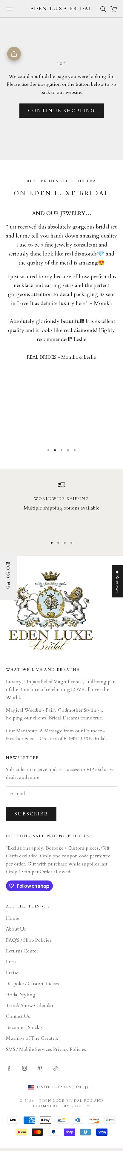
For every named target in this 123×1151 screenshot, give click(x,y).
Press (11, 961)
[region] (61, 506)
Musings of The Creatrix (32, 1038)
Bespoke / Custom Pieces (32, 983)
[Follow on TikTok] (56, 1068)
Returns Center (22, 951)
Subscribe (31, 814)
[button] (8, 575)
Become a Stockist (25, 1027)
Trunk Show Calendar (29, 1005)
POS (88, 1101)
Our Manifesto (21, 731)
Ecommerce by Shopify (61, 1106)
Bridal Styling (21, 994)
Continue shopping (61, 111)
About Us (16, 929)
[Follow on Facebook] (9, 1068)
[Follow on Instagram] (24, 1068)
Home (12, 918)
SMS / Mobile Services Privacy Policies (46, 1049)
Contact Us (18, 1016)
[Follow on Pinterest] (40, 1068)
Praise (12, 973)
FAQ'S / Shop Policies (28, 940)
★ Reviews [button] (117, 581)
